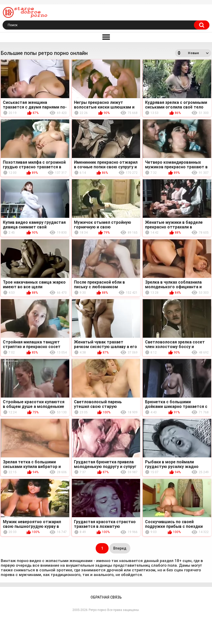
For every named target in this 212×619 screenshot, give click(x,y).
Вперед (119, 548)
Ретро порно (97, 610)
